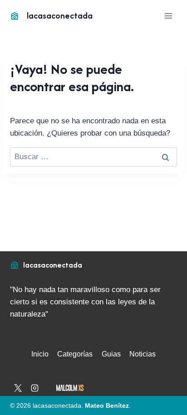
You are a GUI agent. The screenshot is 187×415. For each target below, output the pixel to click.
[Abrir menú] (168, 16)
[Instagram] (35, 388)
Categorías (75, 354)
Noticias (142, 354)
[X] (17, 388)
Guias (111, 354)
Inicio (40, 354)
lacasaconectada (52, 264)
